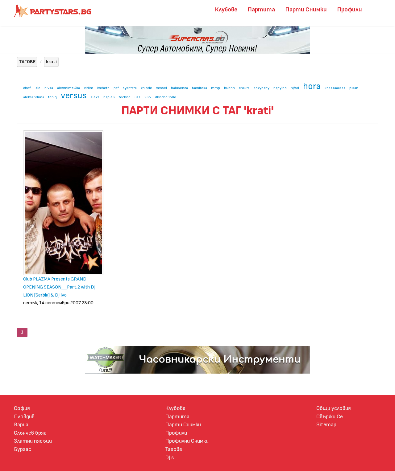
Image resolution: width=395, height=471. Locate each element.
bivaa (48, 88)
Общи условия (333, 408)
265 (147, 97)
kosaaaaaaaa (335, 88)
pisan (353, 88)
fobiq (52, 97)
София (22, 408)
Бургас (22, 449)
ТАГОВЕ (27, 62)
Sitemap (326, 424)
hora (312, 86)
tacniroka (199, 88)
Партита (261, 9)
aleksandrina (33, 97)
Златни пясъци (33, 441)
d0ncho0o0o (165, 97)
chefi (27, 88)
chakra (244, 88)
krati (51, 62)
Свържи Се (329, 416)
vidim (88, 88)
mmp (215, 88)
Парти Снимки (306, 9)
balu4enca (179, 88)
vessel (161, 88)
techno (125, 97)
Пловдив (24, 416)
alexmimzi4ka (68, 88)
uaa (137, 97)
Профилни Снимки (187, 441)
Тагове (173, 449)
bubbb (229, 88)
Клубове (226, 9)
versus (74, 95)
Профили (349, 9)
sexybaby (261, 88)
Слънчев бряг (30, 433)
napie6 (109, 97)
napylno (280, 88)
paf (116, 88)
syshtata (130, 88)
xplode (146, 88)
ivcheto (103, 88)
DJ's (169, 457)
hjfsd (295, 88)
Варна (21, 424)
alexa (95, 97)
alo (37, 88)
